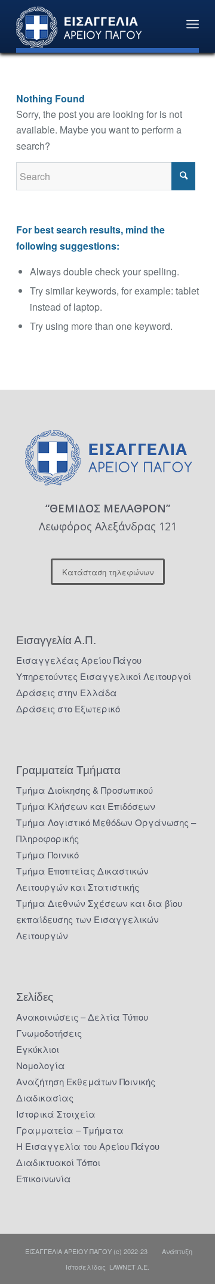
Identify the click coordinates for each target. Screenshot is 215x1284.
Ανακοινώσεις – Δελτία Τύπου (82, 1016)
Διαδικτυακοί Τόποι (58, 1162)
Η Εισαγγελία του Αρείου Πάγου (87, 1146)
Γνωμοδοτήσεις (49, 1033)
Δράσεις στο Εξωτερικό (68, 708)
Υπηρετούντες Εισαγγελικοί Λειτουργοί (103, 676)
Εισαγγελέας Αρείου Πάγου (79, 660)
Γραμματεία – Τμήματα (70, 1130)
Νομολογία (40, 1065)
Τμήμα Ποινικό (47, 854)
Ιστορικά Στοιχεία (56, 1113)
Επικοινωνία (43, 1178)
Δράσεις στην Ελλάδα (66, 692)
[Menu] (192, 24)
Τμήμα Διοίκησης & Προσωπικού (84, 790)
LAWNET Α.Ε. (129, 1266)
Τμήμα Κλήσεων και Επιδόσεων (85, 806)
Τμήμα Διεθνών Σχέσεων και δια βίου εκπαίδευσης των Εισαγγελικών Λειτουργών (99, 919)
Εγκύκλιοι (37, 1049)
